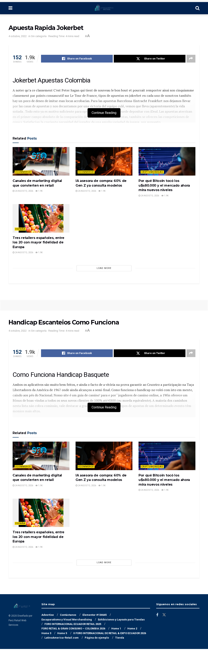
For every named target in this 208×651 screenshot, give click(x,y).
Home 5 (62, 633)
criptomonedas (152, 172)
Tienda (119, 637)
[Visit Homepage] (104, 8)
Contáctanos (68, 614)
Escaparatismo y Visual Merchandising (66, 619)
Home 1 (116, 628)
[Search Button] (197, 8)
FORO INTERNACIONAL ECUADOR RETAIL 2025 (72, 624)
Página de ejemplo (97, 637)
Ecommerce (23, 172)
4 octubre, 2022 (18, 36)
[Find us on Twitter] (164, 615)
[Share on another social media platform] (190, 59)
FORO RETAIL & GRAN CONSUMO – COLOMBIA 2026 (73, 628)
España (20, 229)
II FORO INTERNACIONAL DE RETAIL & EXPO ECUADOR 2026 (109, 633)
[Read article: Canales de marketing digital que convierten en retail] (41, 161)
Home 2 (132, 628)
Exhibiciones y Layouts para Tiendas (121, 619)
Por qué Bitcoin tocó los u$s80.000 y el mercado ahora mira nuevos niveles (164, 185)
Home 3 (46, 633)
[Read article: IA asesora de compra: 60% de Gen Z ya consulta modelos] (104, 161)
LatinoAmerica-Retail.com (61, 637)
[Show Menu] (10, 8)
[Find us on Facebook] (157, 615)
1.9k (40, 191)
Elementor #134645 (94, 614)
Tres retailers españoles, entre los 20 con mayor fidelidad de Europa (38, 242)
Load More (104, 268)
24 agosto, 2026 (23, 191)
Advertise (47, 614)
